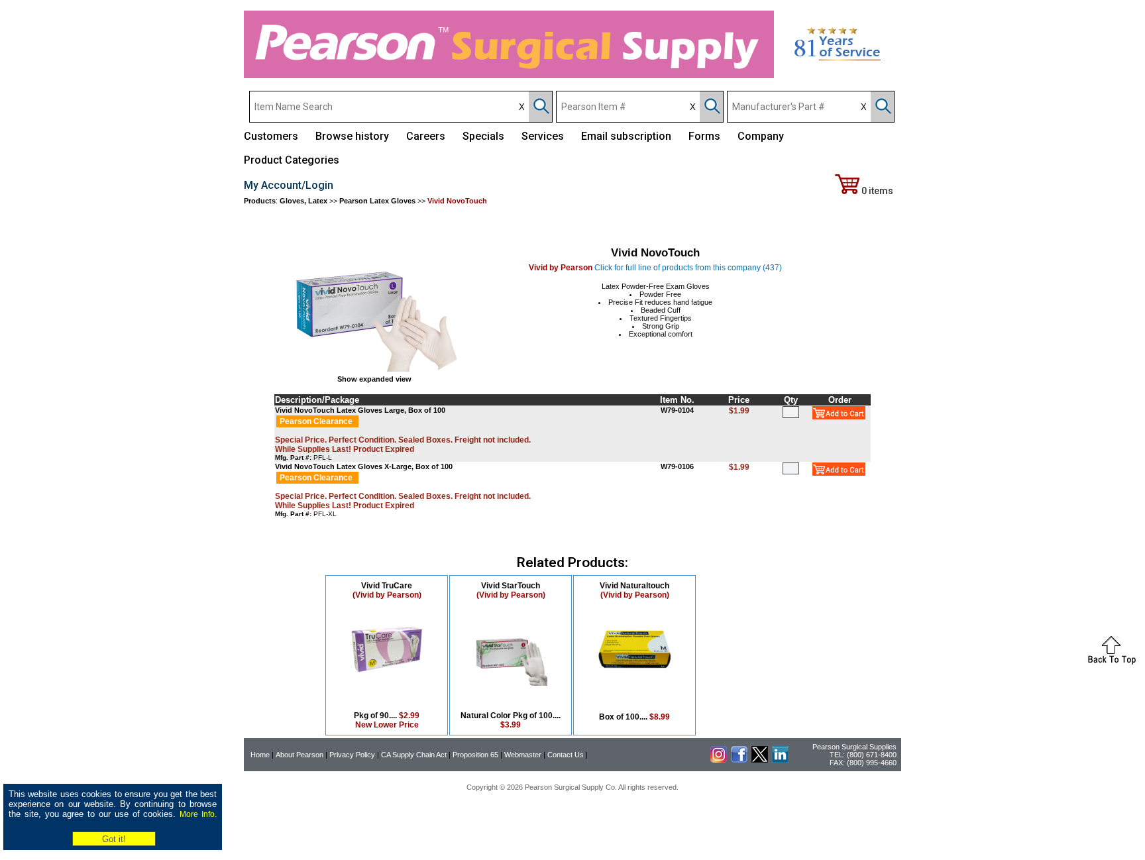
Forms (704, 136)
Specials (483, 136)
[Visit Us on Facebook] (739, 760)
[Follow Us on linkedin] (780, 760)
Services (542, 136)
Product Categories (291, 160)
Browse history (352, 136)
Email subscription (626, 136)
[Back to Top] (1111, 663)
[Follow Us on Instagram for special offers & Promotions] (718, 760)
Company (760, 136)
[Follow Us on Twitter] (759, 760)
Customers (271, 136)
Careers (425, 136)
